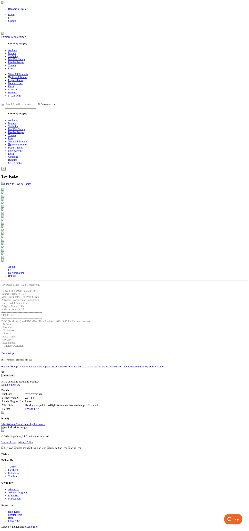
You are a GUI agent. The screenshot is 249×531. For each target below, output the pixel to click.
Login (11, 14)
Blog (10, 517)
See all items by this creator (30, 424)
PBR (13, 366)
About (11, 266)
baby (24, 366)
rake (83, 366)
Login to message (10, 384)
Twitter (12, 466)
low (70, 366)
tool (151, 366)
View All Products (18, 74)
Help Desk (14, 511)
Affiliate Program (17, 492)
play (18, 366)
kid (103, 366)
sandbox (62, 366)
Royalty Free (32, 408)
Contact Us (14, 520)
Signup (12, 20)
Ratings (12, 275)
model (126, 366)
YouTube (13, 476)
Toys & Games (23, 183)
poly (47, 366)
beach (90, 366)
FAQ (11, 269)
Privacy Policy (25, 442)
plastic (54, 366)
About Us (13, 489)
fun (99, 366)
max (141, 366)
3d (79, 366)
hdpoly (8, 183)
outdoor (5, 366)
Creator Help (15, 514)
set (154, 366)
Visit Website (8, 424)
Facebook (13, 470)
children (134, 366)
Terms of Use (8, 442)
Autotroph (32, 526)
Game (160, 366)
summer (31, 366)
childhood (116, 366)
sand (74, 366)
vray (108, 366)
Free (10, 68)
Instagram (13, 473)
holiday (41, 366)
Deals (11, 86)
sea (95, 366)
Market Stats (15, 498)
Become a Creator (17, 8)
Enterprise (13, 495)
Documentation (16, 272)
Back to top (7, 353)
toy (146, 366)
